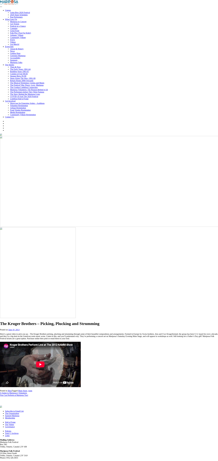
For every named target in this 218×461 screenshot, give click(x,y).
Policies (8, 431)
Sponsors (13, 60)
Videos (13, 42)
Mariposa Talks (16, 62)
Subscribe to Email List (14, 411)
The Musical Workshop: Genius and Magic (27, 83)
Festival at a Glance (18, 26)
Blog (10, 391)
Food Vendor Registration (20, 110)
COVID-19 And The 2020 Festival (24, 96)
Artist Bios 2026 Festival (20, 12)
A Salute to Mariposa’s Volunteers (13, 393)
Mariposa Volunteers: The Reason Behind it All (29, 90)
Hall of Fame (10, 422)
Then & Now (15, 67)
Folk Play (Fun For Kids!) (20, 33)
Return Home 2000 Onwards (21, 81)
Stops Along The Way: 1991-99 (22, 78)
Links (7, 436)
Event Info (9, 47)
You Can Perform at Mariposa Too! (14, 395)
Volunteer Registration (19, 106)
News (12, 51)
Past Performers (16, 17)
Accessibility (15, 58)
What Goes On (11, 19)
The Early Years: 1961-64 (20, 69)
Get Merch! (14, 44)
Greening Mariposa (17, 56)
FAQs (12, 40)
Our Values (9, 424)
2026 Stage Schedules (19, 15)
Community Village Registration (23, 115)
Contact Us (9, 117)
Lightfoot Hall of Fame (19, 99)
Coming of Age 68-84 (19, 74)
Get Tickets (14, 24)
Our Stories (9, 65)
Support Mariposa (12, 416)
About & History (17, 49)
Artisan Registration (18, 108)
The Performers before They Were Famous (27, 92)
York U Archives (12, 433)
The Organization (12, 413)
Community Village (18, 37)
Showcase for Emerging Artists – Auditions (27, 103)
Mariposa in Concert (18, 22)
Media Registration (17, 112)
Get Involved (10, 101)
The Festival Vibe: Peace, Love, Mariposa (27, 85)
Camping (13, 28)
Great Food (14, 31)
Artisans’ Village (16, 35)
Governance (10, 427)
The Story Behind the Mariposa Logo (25, 94)
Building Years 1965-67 (19, 71)
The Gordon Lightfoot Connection (24, 87)
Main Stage (22, 391)
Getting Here (15, 53)
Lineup (8, 10)
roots (30, 391)
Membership (10, 418)
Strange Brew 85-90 (18, 76)
